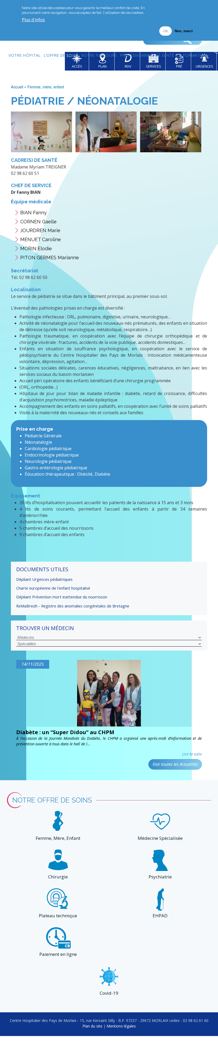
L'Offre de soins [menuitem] (61, 55)
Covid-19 (109, 993)
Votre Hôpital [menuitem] (24, 55)
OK (165, 30)
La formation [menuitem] (192, 55)
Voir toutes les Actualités (175, 764)
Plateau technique (58, 916)
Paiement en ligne (58, 954)
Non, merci (184, 31)
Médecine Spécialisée (160, 838)
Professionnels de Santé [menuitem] (147, 55)
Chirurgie (58, 877)
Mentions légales (121, 1026)
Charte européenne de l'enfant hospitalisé (53, 588)
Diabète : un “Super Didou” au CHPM (65, 732)
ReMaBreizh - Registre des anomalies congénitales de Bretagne (72, 606)
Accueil (17, 86)
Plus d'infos (33, 20)
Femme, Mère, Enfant (58, 838)
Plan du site (92, 1026)
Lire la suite (192, 754)
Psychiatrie (160, 877)
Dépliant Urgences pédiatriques (44, 579)
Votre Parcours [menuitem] (99, 55)
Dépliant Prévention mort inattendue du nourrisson (61, 596)
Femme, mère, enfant (45, 86)
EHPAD (160, 916)
